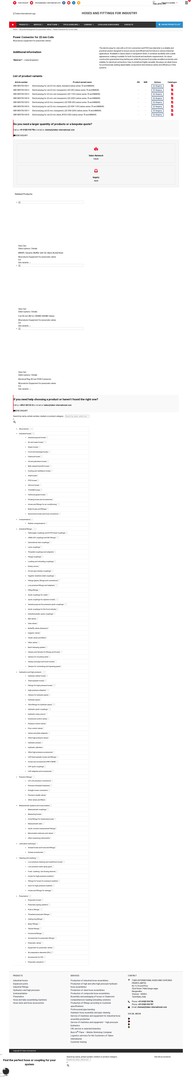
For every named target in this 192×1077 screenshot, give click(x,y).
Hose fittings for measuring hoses (41, 819)
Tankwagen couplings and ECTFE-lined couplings (46, 533)
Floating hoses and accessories (40, 499)
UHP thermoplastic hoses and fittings (42, 757)
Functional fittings (34, 933)
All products (18, 41)
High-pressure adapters (37, 690)
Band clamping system (36, 647)
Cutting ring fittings (35, 919)
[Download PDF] (172, 85)
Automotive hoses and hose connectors (43, 514)
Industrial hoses (25, 434)
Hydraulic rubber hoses (36, 676)
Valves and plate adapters (38, 733)
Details (34, 248)
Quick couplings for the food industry (42, 609)
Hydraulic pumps (34, 743)
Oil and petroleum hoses (37, 461)
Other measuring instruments (39, 838)
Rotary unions (33, 566)
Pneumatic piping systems (38, 905)
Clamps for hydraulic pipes (38, 695)
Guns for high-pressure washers (40, 886)
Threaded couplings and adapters (41, 552)
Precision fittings (25, 777)
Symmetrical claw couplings (38, 542)
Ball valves (32, 619)
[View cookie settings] (6, 1071)
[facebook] (128, 1019)
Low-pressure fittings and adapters (41, 585)
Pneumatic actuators (35, 962)
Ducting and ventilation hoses (39, 471)
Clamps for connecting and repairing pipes (44, 666)
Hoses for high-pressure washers (40, 876)
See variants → (24, 262)
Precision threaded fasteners (39, 786)
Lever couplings (34, 547)
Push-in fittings (33, 910)
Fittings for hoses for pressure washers (43, 881)
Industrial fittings (25, 529)
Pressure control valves (36, 724)
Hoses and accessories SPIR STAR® (42, 762)
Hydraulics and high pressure (30, 672)
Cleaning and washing (27, 858)
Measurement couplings (37, 809)
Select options (24, 248)
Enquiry (159, 86)
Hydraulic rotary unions (36, 714)
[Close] (1, 1054)
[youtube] (128, 1021)
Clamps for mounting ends (38, 657)
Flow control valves (35, 728)
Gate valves (32, 623)
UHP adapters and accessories (39, 771)
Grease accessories (35, 852)
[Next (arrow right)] (3, 1076)
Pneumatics (23, 896)
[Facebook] (64, 3)
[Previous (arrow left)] (1, 1076)
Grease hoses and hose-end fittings (41, 848)
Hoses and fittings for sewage (39, 890)
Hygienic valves (34, 633)
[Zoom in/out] (1, 1073)
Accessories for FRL (35, 957)
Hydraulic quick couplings (38, 709)
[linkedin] (128, 1024)
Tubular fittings (33, 929)
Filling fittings (33, 590)
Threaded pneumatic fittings (38, 914)
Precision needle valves (36, 795)
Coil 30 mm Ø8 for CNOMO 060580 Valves (36, 316)
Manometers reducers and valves (40, 833)
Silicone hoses (33, 485)
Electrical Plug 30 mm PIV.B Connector (34, 379)
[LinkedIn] (74, 3)
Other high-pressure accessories (40, 752)
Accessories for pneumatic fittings (41, 938)
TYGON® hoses (34, 490)
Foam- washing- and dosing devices (41, 871)
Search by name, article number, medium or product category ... (39, 416)
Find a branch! (23, 3)
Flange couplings (34, 557)
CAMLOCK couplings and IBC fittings (42, 538)
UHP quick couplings (36, 767)
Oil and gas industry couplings (39, 571)
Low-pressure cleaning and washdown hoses (45, 862)
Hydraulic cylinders (35, 747)
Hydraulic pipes (34, 700)
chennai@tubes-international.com (47, 3)
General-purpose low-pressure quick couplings (45, 604)
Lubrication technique (27, 844)
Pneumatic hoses (34, 900)
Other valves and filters (36, 800)
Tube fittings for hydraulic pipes (40, 705)
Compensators (24, 519)
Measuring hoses (34, 814)
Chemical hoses (34, 457)
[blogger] (128, 1027)
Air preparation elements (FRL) (39, 952)
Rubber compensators (36, 523)
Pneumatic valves (34, 943)
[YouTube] (69, 3)
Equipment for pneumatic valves (37, 41)
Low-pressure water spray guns (40, 867)
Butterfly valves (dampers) (38, 628)
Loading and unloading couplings (40, 561)
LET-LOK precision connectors (39, 781)
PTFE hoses (32, 480)
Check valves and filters (37, 638)
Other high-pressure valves (38, 738)
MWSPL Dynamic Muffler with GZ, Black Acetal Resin (40, 253)
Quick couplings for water (37, 595)
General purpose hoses (37, 437)
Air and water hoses (35, 442)
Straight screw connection (38, 790)
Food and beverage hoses (38, 452)
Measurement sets (35, 824)
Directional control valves (37, 719)
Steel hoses (32, 476)
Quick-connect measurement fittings (41, 829)
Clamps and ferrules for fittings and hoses (44, 652)
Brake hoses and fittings (37, 509)
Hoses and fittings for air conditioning (42, 504)
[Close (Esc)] (8, 1073)
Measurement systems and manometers (34, 806)
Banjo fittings (33, 924)
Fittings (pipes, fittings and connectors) (43, 580)
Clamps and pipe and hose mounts (41, 662)
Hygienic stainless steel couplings (41, 576)
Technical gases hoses (36, 495)
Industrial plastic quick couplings (40, 614)
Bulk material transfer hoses (38, 466)
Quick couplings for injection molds (41, 600)
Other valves (32, 642)
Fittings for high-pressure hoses (40, 685)
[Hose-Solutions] (79, 3)
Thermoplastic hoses (36, 681)
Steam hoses (33, 447)
